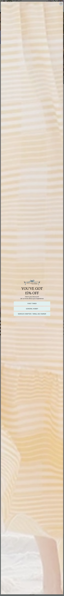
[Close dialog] (61, 3)
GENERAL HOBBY (32, 309)
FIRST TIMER (32, 303)
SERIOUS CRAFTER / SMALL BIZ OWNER (32, 314)
